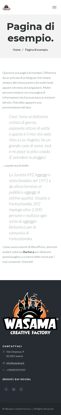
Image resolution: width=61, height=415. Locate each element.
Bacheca (28, 252)
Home (17, 49)
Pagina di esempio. (36, 49)
